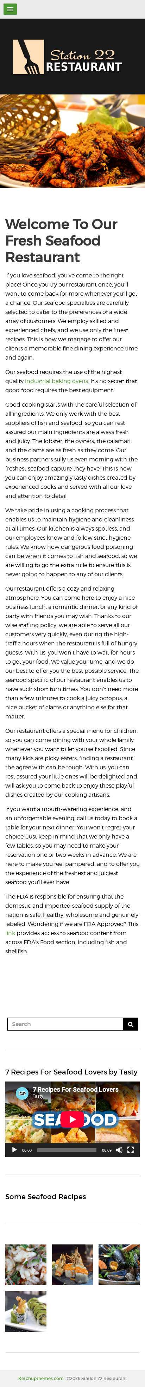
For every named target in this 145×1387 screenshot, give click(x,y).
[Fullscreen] (130, 1149)
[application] (72, 1119)
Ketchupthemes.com (41, 1378)
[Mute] (119, 1149)
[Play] (14, 1149)
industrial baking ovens (56, 381)
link (10, 933)
